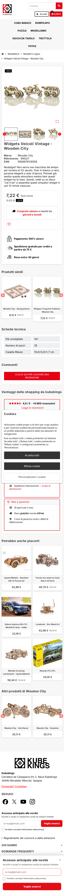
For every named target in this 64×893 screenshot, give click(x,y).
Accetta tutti (32, 455)
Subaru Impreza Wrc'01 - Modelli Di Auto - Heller (16, 625)
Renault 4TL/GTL (48, 671)
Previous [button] (3, 295)
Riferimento (11, 158)
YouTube (23, 801)
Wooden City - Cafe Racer (16, 728)
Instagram (32, 801)
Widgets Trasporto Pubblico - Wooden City (48, 310)
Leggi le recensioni (33, 407)
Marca (7, 155)
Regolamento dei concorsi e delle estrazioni (29, 838)
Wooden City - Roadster (48, 728)
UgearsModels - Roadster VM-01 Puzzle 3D (16, 579)
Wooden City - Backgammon (16, 309)
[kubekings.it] (7, 9)
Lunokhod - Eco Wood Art (47, 624)
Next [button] (61, 295)
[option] (16, 299)
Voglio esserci (52, 823)
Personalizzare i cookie (32, 477)
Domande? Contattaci (14, 786)
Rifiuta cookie (32, 466)
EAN (6, 161)
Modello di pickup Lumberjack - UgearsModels (16, 672)
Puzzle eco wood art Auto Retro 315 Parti (47, 579)
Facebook (5, 801)
